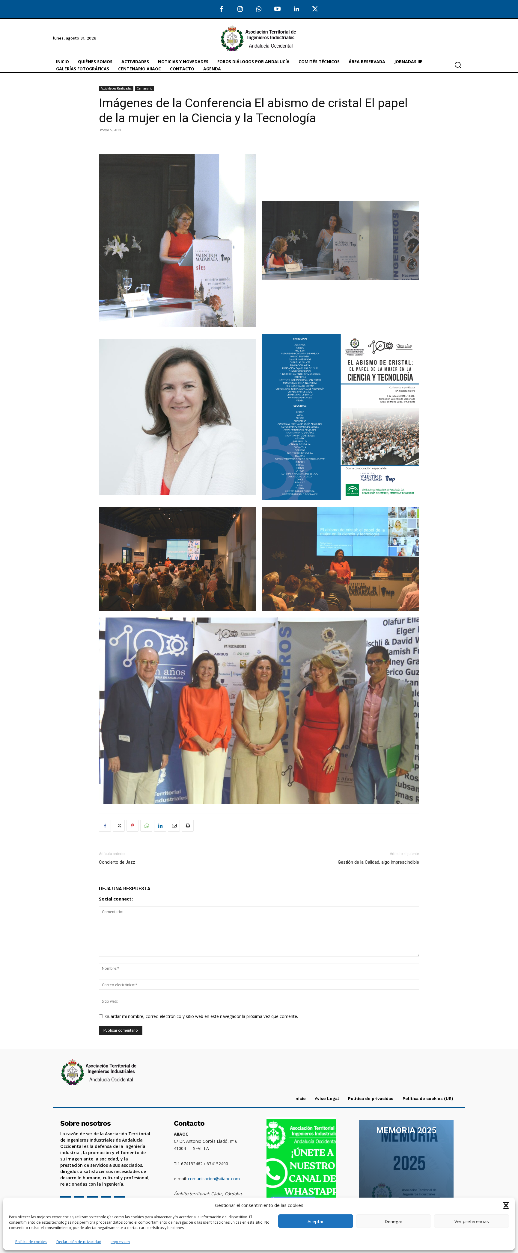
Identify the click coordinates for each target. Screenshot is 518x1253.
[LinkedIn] (296, 9)
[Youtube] (278, 9)
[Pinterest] (132, 826)
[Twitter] (315, 9)
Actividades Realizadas (116, 88)
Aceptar (316, 1221)
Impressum (120, 1241)
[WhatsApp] (259, 9)
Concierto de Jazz (117, 862)
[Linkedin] (160, 826)
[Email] (174, 826)
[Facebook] (221, 9)
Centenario (144, 88)
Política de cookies (31, 1241)
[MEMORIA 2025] (406, 1165)
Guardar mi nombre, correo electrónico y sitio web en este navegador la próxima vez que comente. (201, 1016)
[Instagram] (240, 9)
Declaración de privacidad (78, 1241)
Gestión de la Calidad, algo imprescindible (378, 862)
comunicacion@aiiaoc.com (214, 1178)
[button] (506, 1205)
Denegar (394, 1221)
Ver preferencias (471, 1221)
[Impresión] (188, 826)
